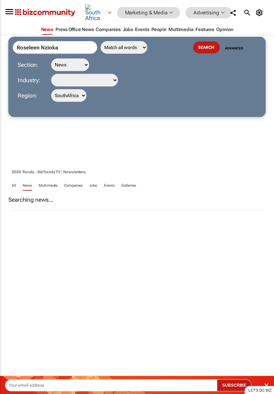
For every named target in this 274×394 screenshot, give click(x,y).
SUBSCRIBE (234, 385)
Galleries (128, 185)
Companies (73, 185)
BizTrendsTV (48, 172)
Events (109, 185)
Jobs (93, 185)
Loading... (12, 312)
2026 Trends (23, 172)
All (14, 185)
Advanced (234, 48)
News (27, 185)
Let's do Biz (260, 390)
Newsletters (74, 172)
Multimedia (48, 185)
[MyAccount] (260, 13)
